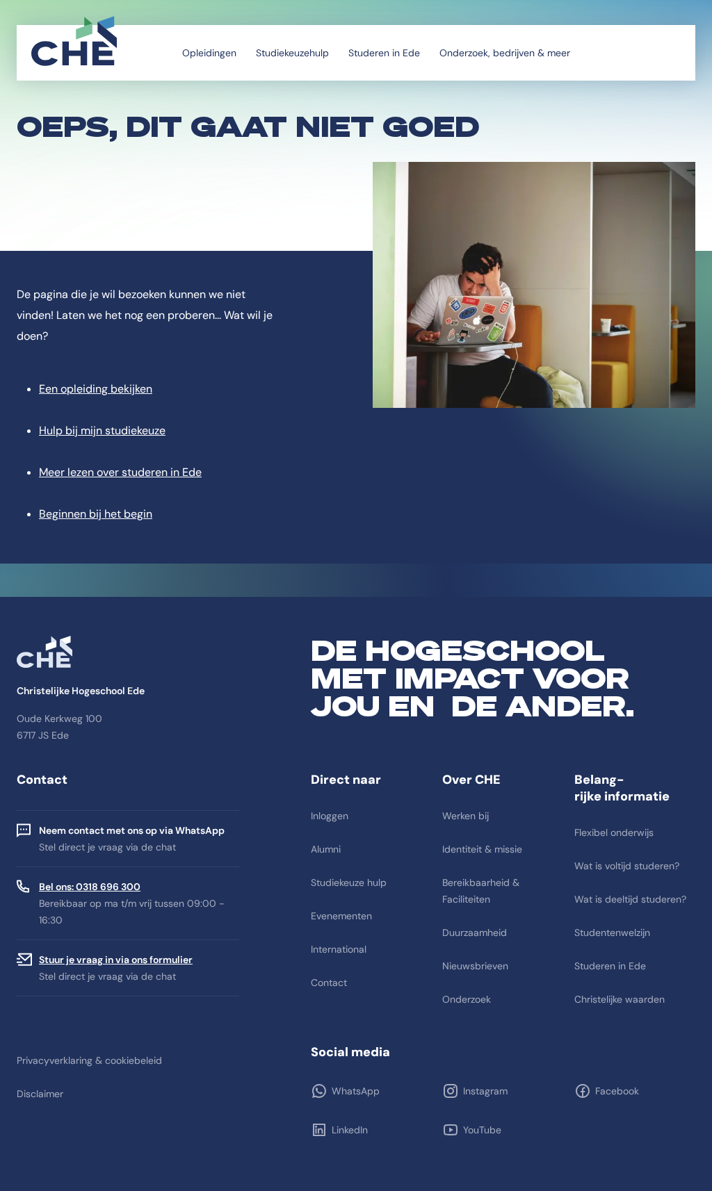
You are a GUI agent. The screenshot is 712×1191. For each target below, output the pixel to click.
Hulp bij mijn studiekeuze (102, 430)
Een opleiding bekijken (95, 388)
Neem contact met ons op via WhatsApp (132, 830)
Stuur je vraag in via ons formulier (116, 959)
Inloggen (329, 816)
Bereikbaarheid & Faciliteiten (480, 890)
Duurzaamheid (474, 932)
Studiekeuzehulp (292, 53)
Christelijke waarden (619, 999)
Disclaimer (40, 1093)
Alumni (326, 849)
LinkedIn (350, 1130)
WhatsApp (356, 1091)
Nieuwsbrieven (475, 966)
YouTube (482, 1130)
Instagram (485, 1091)
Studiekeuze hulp (349, 882)
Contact (329, 982)
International (338, 949)
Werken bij (465, 816)
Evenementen (341, 916)
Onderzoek (466, 999)
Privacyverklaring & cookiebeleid (89, 1060)
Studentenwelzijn (612, 932)
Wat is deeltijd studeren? (630, 899)
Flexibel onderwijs (614, 832)
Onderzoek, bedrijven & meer (504, 53)
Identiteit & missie (482, 849)
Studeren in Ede (384, 53)
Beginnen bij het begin (95, 514)
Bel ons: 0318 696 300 (89, 886)
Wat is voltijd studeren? (626, 866)
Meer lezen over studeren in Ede (120, 472)
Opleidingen (209, 53)
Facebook (617, 1091)
